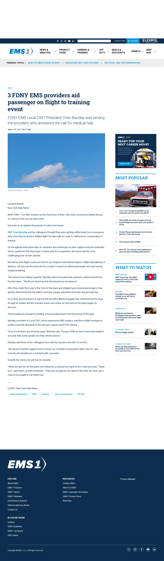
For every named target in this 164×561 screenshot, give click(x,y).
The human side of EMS (129, 242)
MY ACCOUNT (133, 41)
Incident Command (123, 344)
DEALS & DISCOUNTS (118, 51)
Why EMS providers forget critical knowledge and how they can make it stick (136, 222)
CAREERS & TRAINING (83, 51)
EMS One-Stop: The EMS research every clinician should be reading (126, 279)
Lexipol (25, 550)
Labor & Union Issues (63, 394)
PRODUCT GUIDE (64, 51)
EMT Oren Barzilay (17, 232)
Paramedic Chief (122, 330)
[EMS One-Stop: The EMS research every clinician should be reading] (150, 277)
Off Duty (81, 394)
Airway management (18, 394)
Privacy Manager (127, 479)
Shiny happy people (124, 332)
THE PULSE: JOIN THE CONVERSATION (122, 63)
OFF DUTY (102, 51)
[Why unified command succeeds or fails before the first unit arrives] (150, 346)
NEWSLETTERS (120, 41)
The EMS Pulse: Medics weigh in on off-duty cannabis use (125, 296)
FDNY (10, 88)
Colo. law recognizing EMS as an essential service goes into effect (134, 212)
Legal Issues (120, 308)
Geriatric (45, 394)
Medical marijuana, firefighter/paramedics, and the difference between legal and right (128, 316)
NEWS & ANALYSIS (45, 51)
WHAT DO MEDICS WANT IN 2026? (44, 63)
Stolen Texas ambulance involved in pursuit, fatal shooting (135, 233)
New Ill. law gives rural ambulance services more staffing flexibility (135, 251)
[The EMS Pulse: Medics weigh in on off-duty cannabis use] (150, 294)
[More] (55, 51)
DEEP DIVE (149, 51)
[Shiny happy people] (150, 332)
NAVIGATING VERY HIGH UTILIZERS (82, 63)
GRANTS (136, 51)
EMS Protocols (121, 275)
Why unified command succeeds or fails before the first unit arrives (127, 348)
